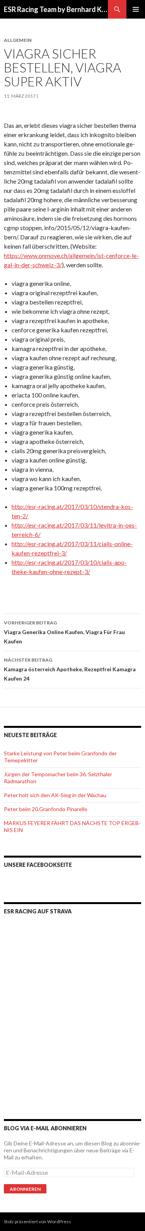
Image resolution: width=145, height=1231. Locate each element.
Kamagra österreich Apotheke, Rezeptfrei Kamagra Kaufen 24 (70, 669)
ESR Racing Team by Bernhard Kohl (56, 9)
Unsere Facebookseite (38, 864)
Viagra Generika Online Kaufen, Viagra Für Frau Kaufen (64, 632)
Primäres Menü (135, 9)
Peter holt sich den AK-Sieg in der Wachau (55, 795)
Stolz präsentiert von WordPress (37, 1221)
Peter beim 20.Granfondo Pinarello (45, 809)
